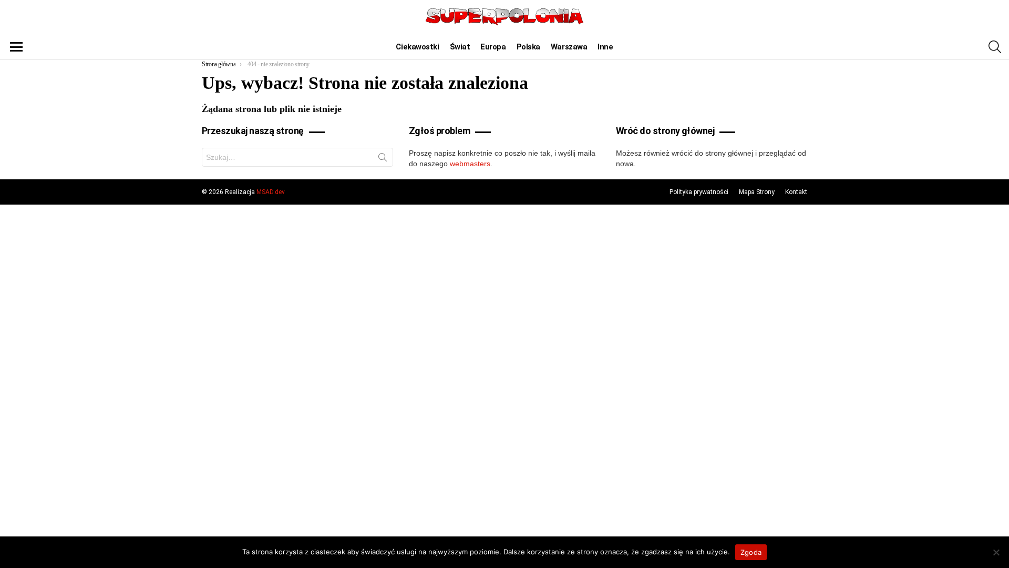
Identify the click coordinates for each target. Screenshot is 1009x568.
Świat (460, 47)
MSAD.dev (270, 192)
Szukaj (382, 159)
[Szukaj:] (297, 157)
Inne (605, 47)
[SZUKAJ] (995, 46)
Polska (528, 47)
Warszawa (569, 47)
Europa (493, 47)
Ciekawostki (417, 47)
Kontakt (796, 192)
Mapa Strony (757, 192)
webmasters (470, 163)
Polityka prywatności (699, 192)
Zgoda (750, 552)
